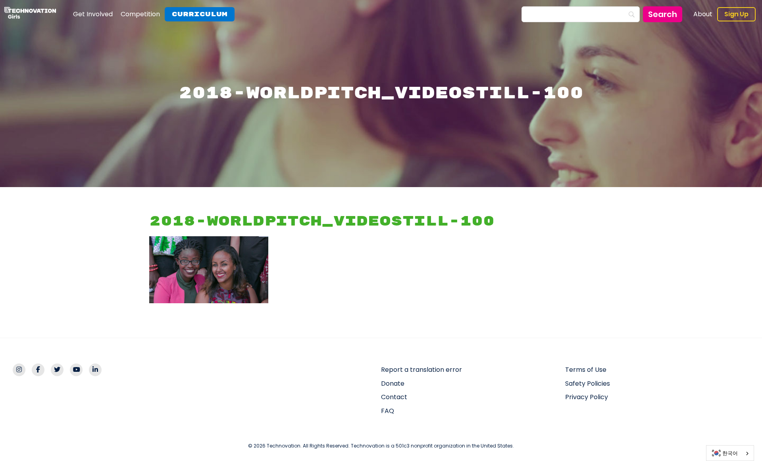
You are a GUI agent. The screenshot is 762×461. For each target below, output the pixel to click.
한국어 (730, 453)
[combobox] (730, 453)
